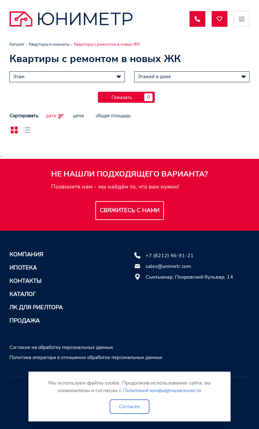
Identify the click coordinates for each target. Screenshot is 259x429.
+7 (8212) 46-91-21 (170, 255)
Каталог (22, 294)
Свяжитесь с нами (130, 210)
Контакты (25, 281)
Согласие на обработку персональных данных (61, 347)
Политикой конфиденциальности (162, 390)
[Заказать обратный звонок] (197, 19)
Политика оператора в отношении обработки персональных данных (85, 357)
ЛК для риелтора (36, 307)
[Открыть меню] (242, 19)
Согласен (129, 406)
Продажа (24, 320)
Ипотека (23, 267)
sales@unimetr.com (168, 266)
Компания (26, 254)
